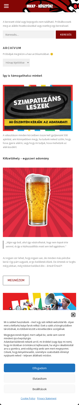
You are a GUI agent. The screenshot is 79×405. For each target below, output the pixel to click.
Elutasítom (40, 378)
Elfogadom (39, 368)
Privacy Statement (46, 398)
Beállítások (39, 389)
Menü (6, 6)
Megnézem (16, 280)
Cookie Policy (28, 398)
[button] (73, 315)
